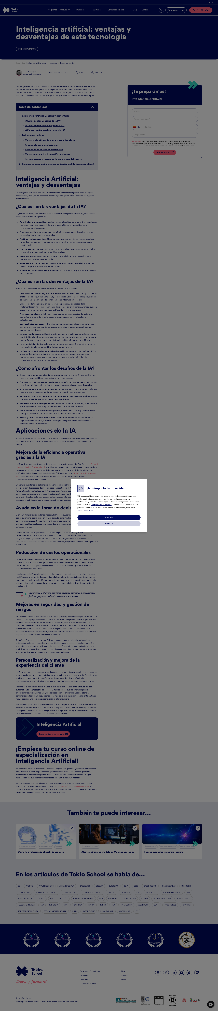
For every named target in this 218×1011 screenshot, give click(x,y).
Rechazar (109, 524)
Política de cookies (85, 510)
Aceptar (109, 518)
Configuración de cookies (101, 505)
